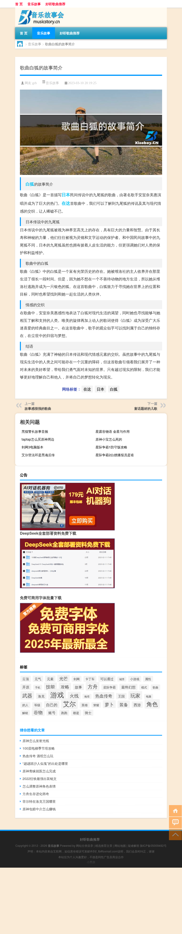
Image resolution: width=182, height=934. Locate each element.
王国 (121, 696)
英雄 (85, 705)
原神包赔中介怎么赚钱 (39, 808)
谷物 (38, 712)
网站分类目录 (84, 845)
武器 (27, 695)
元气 (38, 678)
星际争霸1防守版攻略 (111, 447)
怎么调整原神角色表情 (39, 786)
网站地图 (120, 845)
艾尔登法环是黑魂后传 (38, 454)
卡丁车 (90, 679)
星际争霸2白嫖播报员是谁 (115, 454)
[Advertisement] (91, 901)
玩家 (135, 695)
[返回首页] (174, 810)
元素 (50, 678)
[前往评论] (174, 822)
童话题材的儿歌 (145, 408)
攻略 (65, 686)
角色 (152, 704)
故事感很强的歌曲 (38, 408)
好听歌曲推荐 (55, 3)
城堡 (121, 679)
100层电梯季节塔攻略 (39, 748)
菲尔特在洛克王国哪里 (39, 801)
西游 (137, 704)
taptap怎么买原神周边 (38, 439)
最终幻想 (128, 686)
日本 (66, 194)
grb (34, 83)
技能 (50, 686)
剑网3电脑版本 (32, 447)
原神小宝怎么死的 (109, 439)
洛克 (41, 696)
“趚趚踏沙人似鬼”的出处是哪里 (45, 763)
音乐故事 (34, 3)
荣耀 (96, 705)
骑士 (88, 712)
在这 (66, 203)
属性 (148, 679)
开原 (25, 686)
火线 (74, 696)
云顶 (25, 678)
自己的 (51, 704)
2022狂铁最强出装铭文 (40, 778)
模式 (144, 687)
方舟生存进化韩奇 (36, 793)
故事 (78, 686)
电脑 (148, 696)
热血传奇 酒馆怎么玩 (38, 755)
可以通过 (107, 678)
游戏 (57, 694)
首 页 (19, 3)
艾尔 (69, 703)
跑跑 (64, 713)
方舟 (93, 686)
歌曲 (155, 687)
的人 (25, 705)
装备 (123, 704)
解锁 (25, 713)
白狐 (30, 184)
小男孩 (91, 862)
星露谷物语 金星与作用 (113, 431)
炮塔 (87, 696)
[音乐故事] (40, 9)
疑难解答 (133, 845)
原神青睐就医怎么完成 (39, 771)
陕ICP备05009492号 (153, 845)
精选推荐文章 (103, 845)
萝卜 (109, 704)
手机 (37, 687)
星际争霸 (109, 687)
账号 (51, 712)
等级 (37, 705)
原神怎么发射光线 (36, 740)
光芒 (63, 678)
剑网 (76, 679)
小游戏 (134, 679)
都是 (76, 713)
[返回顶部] (174, 834)
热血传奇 (103, 696)
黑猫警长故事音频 (35, 431)
